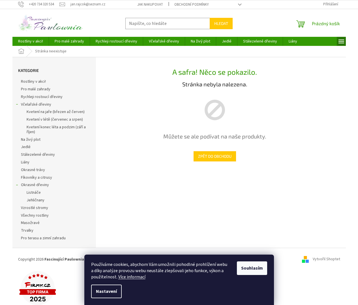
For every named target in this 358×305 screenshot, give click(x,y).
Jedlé (26, 147)
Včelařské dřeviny (36, 104)
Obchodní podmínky (191, 4)
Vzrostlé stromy (34, 208)
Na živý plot (30, 139)
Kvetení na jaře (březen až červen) (56, 112)
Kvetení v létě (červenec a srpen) (55, 119)
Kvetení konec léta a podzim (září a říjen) (56, 129)
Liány (25, 162)
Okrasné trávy (33, 170)
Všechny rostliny (35, 215)
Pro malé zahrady (35, 89)
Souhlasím (252, 268)
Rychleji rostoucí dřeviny (42, 97)
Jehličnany (35, 200)
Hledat (221, 23)
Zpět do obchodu (214, 156)
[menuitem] (30, 41)
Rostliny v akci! (33, 81)
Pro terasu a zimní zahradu (43, 238)
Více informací (131, 277)
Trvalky (27, 230)
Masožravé (30, 223)
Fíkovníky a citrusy (36, 177)
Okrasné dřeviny (35, 185)
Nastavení (106, 291)
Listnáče (34, 192)
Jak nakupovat (150, 4)
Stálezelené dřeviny (38, 154)
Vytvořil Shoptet (326, 259)
